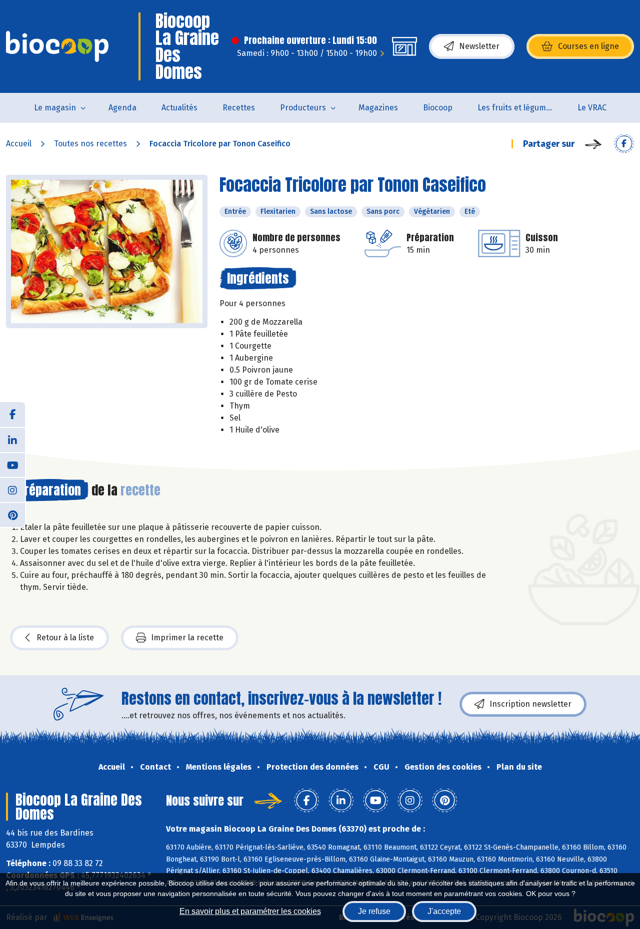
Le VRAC (592, 107)
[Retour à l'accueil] (57, 46)
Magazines (378, 107)
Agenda (122, 107)
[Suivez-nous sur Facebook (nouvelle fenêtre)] (12, 414)
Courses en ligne (588, 46)
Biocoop (437, 107)
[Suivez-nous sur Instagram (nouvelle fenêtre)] (12, 489)
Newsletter (479, 46)
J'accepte (444, 911)
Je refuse (374, 911)
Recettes (238, 107)
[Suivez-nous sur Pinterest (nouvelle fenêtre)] (12, 514)
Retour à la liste (65, 637)
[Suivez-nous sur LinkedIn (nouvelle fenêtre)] (12, 439)
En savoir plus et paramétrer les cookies (250, 911)
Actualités (180, 107)
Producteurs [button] (303, 107)
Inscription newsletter (531, 704)
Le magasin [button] (55, 107)
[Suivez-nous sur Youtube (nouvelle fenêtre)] (12, 464)
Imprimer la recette (187, 637)
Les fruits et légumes (516, 107)
